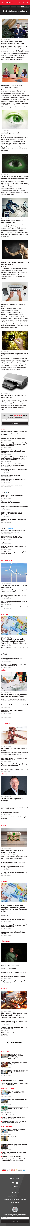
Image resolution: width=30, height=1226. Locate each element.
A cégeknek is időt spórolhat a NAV (10, 716)
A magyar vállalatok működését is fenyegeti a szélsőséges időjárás (13, 867)
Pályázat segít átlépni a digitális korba (13, 305)
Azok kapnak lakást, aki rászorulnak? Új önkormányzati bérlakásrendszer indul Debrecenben (11, 514)
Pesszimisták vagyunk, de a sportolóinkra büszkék (11, 86)
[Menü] (2, 2)
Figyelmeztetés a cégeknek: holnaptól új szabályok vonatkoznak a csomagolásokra (14, 764)
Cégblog (4, 774)
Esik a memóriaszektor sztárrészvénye (12, 1078)
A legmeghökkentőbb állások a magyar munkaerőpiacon (11, 659)
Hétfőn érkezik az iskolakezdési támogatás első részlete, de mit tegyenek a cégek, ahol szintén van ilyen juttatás (14, 433)
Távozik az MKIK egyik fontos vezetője (12, 800)
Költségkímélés (6, 561)
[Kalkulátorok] (19, 2)
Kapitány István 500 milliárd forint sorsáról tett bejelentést (13, 520)
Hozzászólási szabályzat (15, 1196)
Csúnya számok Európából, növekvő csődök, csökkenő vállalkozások (14, 1118)
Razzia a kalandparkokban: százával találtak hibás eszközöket (18, 1107)
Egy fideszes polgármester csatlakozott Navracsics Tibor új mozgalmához (12, 501)
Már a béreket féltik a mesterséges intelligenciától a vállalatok (14, 1014)
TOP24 (5, 492)
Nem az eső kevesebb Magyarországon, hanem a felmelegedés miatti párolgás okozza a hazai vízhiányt (14, 451)
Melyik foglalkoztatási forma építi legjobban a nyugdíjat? (13, 653)
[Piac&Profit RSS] (17, 1182)
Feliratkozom (15, 423)
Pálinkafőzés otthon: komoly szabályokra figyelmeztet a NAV (12, 711)
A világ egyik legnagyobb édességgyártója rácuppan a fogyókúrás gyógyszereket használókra (16, 1056)
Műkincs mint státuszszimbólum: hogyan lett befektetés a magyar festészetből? (13, 531)
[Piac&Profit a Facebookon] (13, 1182)
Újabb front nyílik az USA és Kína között (11, 485)
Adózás (4, 670)
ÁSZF (15, 1189)
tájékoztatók (15, 1199)
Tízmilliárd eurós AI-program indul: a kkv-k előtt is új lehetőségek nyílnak (14, 1028)
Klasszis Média (15, 1202)
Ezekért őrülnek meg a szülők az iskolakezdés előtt (16, 1130)
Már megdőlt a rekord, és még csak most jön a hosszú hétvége (13, 596)
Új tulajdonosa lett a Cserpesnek (10, 812)
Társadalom (5, 941)
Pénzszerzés (5, 614)
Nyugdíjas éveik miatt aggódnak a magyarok (13, 981)
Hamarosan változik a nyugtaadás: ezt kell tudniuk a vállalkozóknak (14, 705)
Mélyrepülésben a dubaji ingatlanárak (11, 475)
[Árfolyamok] (23, 2)
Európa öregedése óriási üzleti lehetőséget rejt (14, 972)
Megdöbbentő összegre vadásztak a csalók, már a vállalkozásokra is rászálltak (14, 1022)
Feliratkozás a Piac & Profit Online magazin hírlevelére (15, 1215)
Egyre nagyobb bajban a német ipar (17, 1099)
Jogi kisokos (5, 723)
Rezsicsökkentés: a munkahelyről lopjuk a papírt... (13, 396)
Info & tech (5, 1051)
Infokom (4, 988)
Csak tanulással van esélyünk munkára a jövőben (12, 221)
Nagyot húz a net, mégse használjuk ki (14, 355)
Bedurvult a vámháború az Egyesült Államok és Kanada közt (13, 547)
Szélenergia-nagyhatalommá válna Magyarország (14, 586)
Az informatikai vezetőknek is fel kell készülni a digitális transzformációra (15, 178)
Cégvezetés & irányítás (9, 1088)
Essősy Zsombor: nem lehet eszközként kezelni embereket (12, 42)
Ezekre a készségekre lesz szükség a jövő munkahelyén (15, 263)
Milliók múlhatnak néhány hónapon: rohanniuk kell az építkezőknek (14, 696)
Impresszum (15, 1186)
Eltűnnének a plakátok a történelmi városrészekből (17, 1145)
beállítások (23, 1199)
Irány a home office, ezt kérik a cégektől (12, 1080)
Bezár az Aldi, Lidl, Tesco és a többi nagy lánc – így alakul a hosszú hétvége (14, 807)
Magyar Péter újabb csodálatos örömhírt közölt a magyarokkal (14, 507)
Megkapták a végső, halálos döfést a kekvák (14, 749)
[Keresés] (27, 2)
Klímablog (4, 826)
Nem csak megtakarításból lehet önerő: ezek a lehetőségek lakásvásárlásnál (13, 665)
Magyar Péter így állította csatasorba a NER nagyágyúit (12, 496)
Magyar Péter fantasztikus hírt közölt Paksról (13, 542)
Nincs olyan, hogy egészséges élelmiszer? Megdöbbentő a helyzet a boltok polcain (13, 1159)
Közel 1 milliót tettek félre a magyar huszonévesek (14, 606)
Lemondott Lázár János (10, 966)
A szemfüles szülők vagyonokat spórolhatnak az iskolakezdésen (14, 602)
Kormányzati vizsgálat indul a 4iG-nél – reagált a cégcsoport (14, 817)
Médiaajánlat (15, 1192)
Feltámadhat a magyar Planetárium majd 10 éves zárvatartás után (14, 470)
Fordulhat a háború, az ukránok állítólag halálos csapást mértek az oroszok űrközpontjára (14, 464)
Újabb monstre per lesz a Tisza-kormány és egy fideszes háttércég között (14, 759)
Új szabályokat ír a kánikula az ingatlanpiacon (13, 862)
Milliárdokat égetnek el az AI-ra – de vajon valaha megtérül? (14, 1033)
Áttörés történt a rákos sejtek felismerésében (13, 976)
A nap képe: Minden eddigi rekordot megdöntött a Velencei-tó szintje (14, 552)
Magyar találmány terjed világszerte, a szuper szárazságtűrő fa (13, 480)
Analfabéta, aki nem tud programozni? (10, 134)
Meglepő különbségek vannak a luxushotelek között (12, 851)
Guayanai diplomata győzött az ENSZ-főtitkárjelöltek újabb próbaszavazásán (11, 537)
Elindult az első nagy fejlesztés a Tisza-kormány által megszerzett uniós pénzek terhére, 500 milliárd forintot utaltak (14, 444)
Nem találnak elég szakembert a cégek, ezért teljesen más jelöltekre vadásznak (14, 1122)
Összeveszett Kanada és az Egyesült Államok (13, 438)
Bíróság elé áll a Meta (14, 1137)
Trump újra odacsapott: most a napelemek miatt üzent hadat (14, 873)
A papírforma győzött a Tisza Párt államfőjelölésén (15, 769)
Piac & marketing (7, 1126)
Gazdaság (4, 881)
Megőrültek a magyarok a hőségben (11, 1156)
